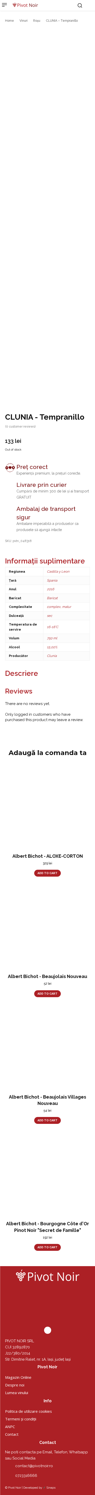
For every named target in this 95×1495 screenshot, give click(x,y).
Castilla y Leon (58, 571)
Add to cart (47, 873)
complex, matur (59, 607)
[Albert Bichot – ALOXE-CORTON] (47, 807)
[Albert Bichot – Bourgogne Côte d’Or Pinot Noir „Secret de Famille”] (47, 1174)
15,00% (52, 647)
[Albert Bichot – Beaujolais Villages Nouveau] (47, 1047)
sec (49, 616)
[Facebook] (47, 1330)
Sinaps (50, 1487)
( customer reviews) (20, 426)
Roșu (36, 20)
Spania (52, 580)
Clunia (52, 656)
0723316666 (26, 1475)
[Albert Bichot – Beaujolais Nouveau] (47, 927)
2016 (50, 589)
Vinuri (24, 20)
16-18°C (52, 627)
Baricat (52, 598)
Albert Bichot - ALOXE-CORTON (47, 856)
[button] (80, 5)
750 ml (52, 638)
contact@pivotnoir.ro (34, 1466)
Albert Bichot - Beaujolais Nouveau (47, 976)
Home (9, 20)
